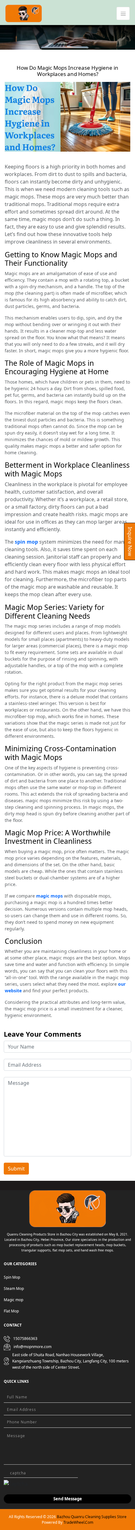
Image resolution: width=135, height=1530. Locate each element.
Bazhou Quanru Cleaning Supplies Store (91, 1516)
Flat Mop (11, 1311)
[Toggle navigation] (123, 13)
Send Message (67, 1499)
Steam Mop (14, 1288)
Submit (16, 1168)
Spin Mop (12, 1277)
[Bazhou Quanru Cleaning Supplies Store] (23, 12)
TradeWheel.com (78, 1522)
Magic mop (13, 1299)
